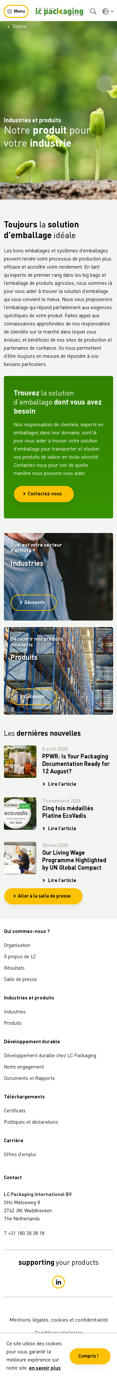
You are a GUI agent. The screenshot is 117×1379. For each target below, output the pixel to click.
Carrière (13, 1141)
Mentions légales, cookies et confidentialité (58, 1320)
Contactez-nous (45, 494)
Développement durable (32, 1042)
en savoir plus (45, 1368)
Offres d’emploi (20, 1155)
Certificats (15, 1111)
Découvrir (34, 602)
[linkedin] (58, 1282)
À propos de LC (20, 957)
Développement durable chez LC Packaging (50, 1056)
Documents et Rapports (29, 1078)
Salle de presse (20, 979)
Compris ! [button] (88, 1356)
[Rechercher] (94, 11)
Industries (15, 1012)
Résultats (14, 968)
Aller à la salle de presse (44, 896)
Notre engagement (24, 1067)
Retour (19, 26)
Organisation (17, 945)
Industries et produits (29, 998)
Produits (13, 1023)
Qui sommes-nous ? (27, 931)
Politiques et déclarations (31, 1122)
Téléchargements (24, 1097)
